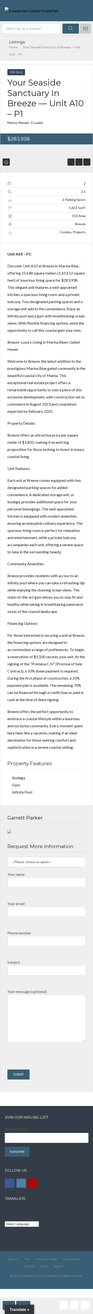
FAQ (27, 1259)
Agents (58, 1266)
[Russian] (27, 1209)
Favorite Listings (46, 1259)
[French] (21, 1209)
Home (13, 47)
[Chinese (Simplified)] (7, 1216)
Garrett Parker (25, 818)
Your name (16, 874)
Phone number (19, 933)
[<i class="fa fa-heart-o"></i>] (79, 162)
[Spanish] (14, 1209)
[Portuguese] (14, 1216)
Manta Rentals (72, 1259)
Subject (13, 962)
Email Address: (16, 1129)
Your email (16, 903)
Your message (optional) (27, 991)
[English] (7, 1209)
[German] (34, 1209)
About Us (13, 1259)
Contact (30, 1266)
